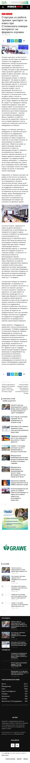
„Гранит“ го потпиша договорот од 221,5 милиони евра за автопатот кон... (19, 604)
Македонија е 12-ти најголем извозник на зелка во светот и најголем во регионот (19, 673)
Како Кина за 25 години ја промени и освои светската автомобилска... (19, 588)
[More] (24, 40)
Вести (9, 11)
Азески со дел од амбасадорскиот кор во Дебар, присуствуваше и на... (19, 569)
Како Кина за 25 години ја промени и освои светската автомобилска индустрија (19, 644)
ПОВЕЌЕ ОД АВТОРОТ (9, 401)
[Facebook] (8, 40)
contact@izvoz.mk (19, 734)
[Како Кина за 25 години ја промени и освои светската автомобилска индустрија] (6, 428)
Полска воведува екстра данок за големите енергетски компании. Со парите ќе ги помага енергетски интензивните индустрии (19, 494)
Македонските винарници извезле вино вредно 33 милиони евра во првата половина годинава (19, 459)
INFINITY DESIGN (5, 755)
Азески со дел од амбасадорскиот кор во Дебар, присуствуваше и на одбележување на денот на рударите (19, 408)
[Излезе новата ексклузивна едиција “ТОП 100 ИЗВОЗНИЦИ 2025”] (6, 665)
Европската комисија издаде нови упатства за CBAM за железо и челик (19, 482)
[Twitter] (12, 40)
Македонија (9, 14)
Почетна (4, 11)
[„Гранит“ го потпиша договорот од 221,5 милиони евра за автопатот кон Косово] (6, 448)
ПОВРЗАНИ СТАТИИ (9, 399)
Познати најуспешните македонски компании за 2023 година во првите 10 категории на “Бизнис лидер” (8, 388)
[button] (3, 7)
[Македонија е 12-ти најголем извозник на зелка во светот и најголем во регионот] (6, 674)
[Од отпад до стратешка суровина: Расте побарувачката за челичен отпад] (6, 418)
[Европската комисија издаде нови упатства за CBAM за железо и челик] (6, 483)
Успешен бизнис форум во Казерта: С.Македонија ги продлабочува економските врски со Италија (21, 389)
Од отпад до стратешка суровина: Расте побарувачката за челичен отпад (18, 635)
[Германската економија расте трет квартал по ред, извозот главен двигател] (6, 438)
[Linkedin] (20, 40)
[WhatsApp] (16, 40)
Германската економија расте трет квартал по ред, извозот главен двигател (19, 596)
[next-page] (5, 504)
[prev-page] (3, 504)
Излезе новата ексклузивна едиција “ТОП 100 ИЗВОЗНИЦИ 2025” (19, 664)
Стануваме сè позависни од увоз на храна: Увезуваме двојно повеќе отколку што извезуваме (19, 656)
